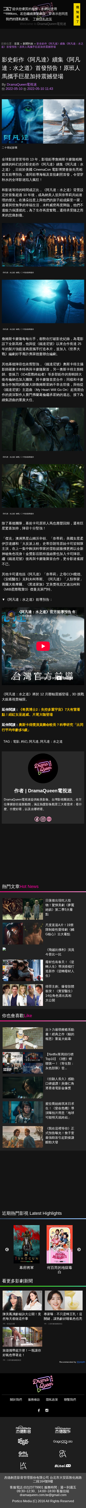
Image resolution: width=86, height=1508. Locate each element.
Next (79, 1250)
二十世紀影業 (9, 147)
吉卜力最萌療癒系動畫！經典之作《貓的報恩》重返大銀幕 (59, 1034)
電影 (16, 741)
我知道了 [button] (77, 14)
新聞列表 (28, 43)
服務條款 (34, 1399)
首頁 (16, 43)
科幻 (24, 741)
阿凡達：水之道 (51, 741)
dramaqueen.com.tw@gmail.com (43, 1495)
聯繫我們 (70, 1399)
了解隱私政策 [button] (42, 19)
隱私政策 (52, 1399)
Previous (7, 1250)
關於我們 (16, 1399)
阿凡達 (34, 741)
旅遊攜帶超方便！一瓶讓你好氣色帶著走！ (22, 1353)
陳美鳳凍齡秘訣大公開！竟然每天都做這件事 (22, 1316)
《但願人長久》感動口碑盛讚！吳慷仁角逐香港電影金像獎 (59, 1083)
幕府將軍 (26, 1268)
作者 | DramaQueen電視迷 (43, 790)
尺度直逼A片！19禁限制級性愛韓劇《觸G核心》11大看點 (59, 929)
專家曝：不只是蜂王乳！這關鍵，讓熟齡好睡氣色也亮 (63, 1316)
